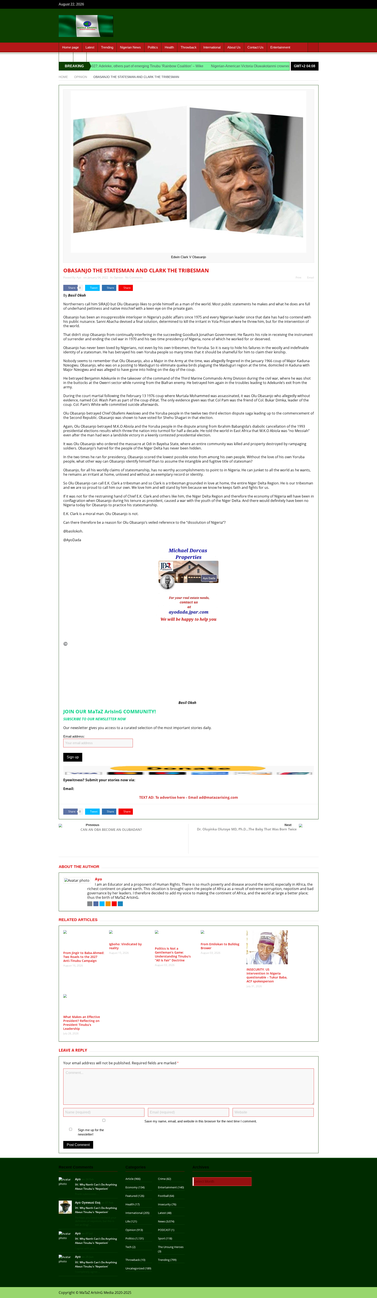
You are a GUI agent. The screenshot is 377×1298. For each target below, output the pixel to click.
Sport (66, 57)
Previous (92, 825)
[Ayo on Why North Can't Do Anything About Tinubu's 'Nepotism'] (65, 1181)
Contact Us (255, 47)
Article (129, 1179)
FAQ (80, 57)
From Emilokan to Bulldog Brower (220, 946)
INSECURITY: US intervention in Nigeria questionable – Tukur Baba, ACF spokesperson (267, 975)
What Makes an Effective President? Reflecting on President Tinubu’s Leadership (81, 1023)
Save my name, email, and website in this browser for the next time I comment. (200, 1121)
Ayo (79, 277)
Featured (131, 1196)
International (212, 47)
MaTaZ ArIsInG (81, 643)
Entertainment (280, 47)
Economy (131, 1187)
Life (127, 1221)
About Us (234, 47)
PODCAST (164, 1230)
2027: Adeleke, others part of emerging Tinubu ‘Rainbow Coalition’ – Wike (110, 66)
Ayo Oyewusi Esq (87, 1202)
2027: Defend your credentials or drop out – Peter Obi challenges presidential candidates (136, 671)
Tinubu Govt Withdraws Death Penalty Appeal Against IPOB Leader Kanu (122, 666)
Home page (70, 47)
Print (298, 277)
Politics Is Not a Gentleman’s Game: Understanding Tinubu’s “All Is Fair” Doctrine (173, 954)
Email (310, 277)
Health (169, 47)
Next (287, 825)
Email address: (74, 736)
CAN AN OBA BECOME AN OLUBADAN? (111, 829)
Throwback (189, 47)
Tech (128, 1247)
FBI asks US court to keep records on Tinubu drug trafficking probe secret (123, 652)
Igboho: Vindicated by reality (125, 946)
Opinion (118, 277)
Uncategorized (134, 1268)
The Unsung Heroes (170, 1247)
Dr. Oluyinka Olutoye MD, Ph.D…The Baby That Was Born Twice (247, 829)
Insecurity (164, 1204)
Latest (90, 47)
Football (163, 1196)
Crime (162, 1179)
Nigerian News (130, 47)
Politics (153, 47)
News (161, 1221)
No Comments (134, 277)
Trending (107, 47)
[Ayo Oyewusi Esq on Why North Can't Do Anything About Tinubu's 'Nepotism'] (65, 1207)
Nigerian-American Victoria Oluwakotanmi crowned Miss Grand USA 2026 (232, 66)
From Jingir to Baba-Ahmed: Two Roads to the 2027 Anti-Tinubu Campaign (83, 957)
